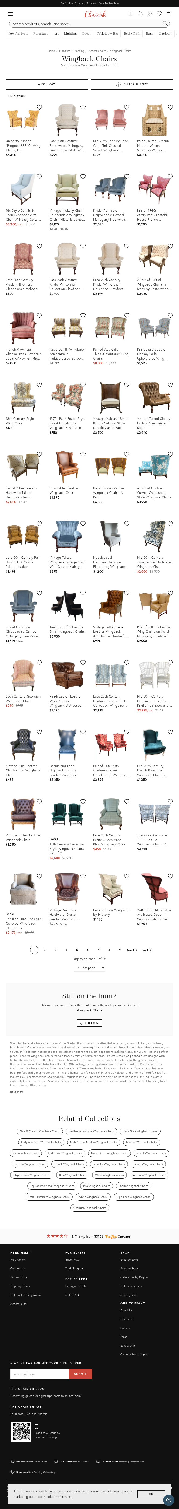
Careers (125, 1328)
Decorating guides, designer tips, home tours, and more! (46, 1396)
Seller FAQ (72, 1295)
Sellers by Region (131, 1286)
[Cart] (168, 14)
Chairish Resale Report (134, 1354)
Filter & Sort (136, 84)
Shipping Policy (20, 1286)
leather (33, 1081)
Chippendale (134, 1056)
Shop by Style (129, 1259)
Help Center (18, 1259)
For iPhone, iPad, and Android (29, 1414)
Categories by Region (134, 1277)
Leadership (127, 1319)
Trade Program (74, 1268)
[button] (10, 14)
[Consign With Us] (150, 14)
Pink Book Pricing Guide (25, 1295)
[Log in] (130, 14)
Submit (80, 1374)
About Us (126, 1310)
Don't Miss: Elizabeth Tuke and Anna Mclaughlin (89, 3)
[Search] (165, 24)
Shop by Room (129, 1295)
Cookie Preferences (57, 1496)
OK (151, 1494)
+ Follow (46, 84)
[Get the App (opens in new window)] (21, 1431)
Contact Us (17, 1268)
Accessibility (18, 1303)
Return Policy (18, 1277)
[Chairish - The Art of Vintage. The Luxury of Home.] (95, 13)
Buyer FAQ (72, 1259)
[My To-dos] (140, 14)
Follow (91, 1023)
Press (123, 1337)
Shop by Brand (129, 1268)
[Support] (168, 1500)
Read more (17, 1091)
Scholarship (127, 1345)
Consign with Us (75, 1286)
